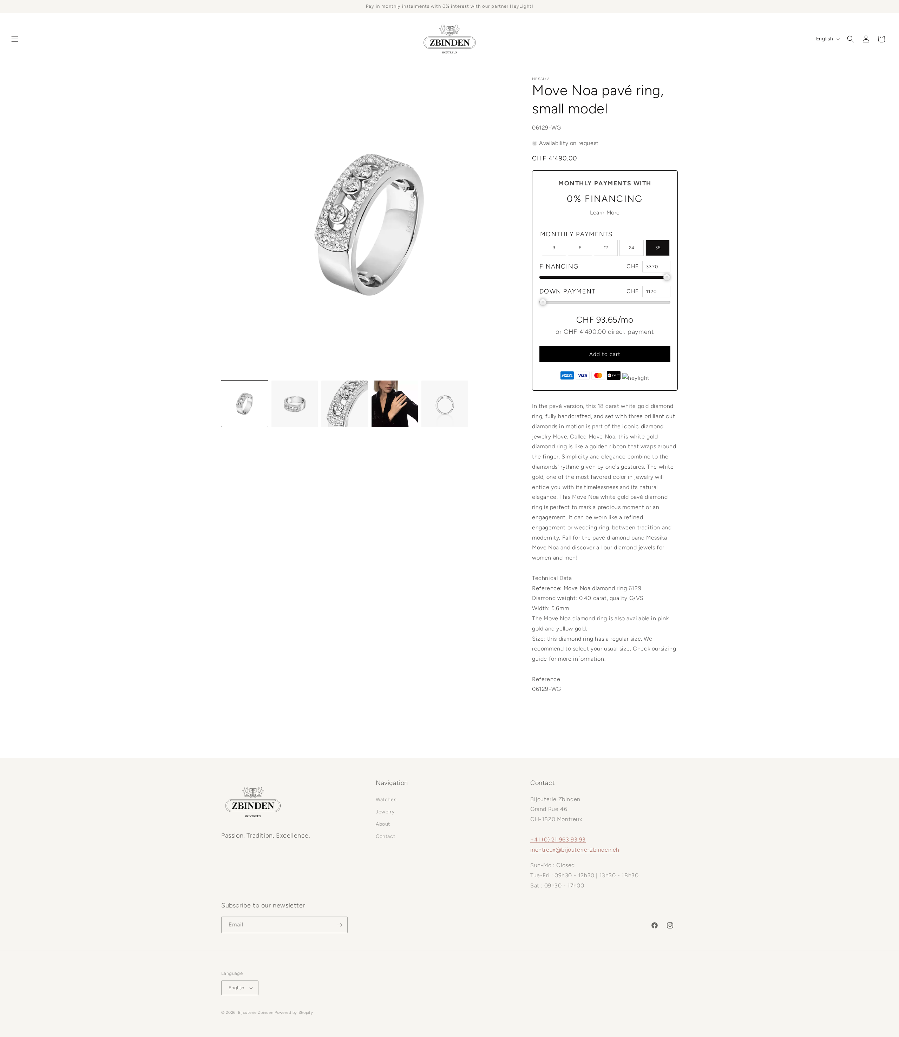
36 (657, 247)
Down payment (567, 291)
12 (606, 247)
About (383, 824)
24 (631, 247)
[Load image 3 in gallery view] (344, 404)
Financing (559, 266)
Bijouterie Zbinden (256, 1012)
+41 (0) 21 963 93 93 (558, 839)
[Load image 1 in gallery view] (244, 404)
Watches (386, 799)
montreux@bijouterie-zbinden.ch (574, 849)
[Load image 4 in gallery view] (395, 404)
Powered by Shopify (294, 1012)
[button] (14, 39)
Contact (385, 836)
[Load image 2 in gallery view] (294, 404)
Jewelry (385, 812)
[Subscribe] (339, 925)
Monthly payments (576, 234)
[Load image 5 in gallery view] (444, 404)
